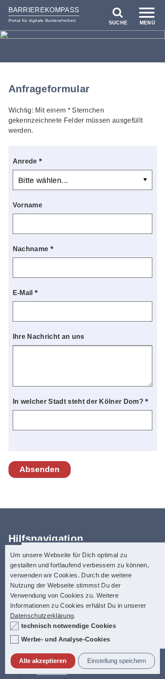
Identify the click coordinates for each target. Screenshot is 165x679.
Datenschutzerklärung (42, 615)
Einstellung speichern (116, 660)
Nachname (33, 248)
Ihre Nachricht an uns (49, 336)
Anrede (27, 160)
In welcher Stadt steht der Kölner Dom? (80, 401)
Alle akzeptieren (42, 660)
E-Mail (25, 292)
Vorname (27, 205)
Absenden (39, 469)
